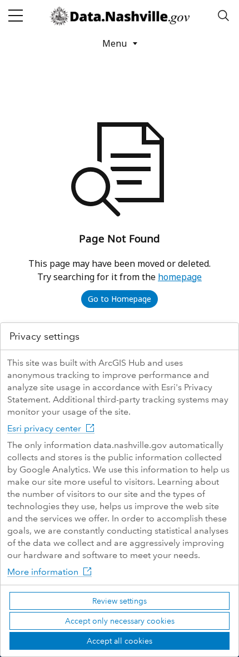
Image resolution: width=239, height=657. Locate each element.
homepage (180, 277)
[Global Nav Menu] (16, 16)
